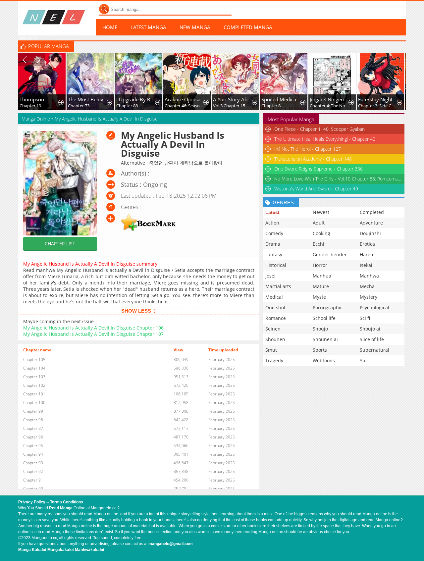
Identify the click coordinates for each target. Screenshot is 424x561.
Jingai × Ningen (327, 99)
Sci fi (365, 318)
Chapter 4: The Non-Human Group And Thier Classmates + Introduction (330, 106)
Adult (319, 223)
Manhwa (369, 276)
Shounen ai (325, 339)
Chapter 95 (33, 445)
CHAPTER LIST (60, 243)
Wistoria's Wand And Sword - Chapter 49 (316, 188)
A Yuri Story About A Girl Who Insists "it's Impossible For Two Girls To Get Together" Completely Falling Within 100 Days (233, 99)
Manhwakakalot (89, 549)
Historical (275, 265)
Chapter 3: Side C (374, 106)
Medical (274, 297)
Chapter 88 (127, 106)
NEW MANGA (195, 27)
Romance (275, 318)
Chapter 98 (33, 420)
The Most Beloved (88, 99)
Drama (272, 244)
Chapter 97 (33, 428)
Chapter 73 (78, 106)
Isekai (366, 265)
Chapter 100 (34, 402)
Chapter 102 (34, 385)
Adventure (371, 223)
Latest (272, 212)
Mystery (368, 297)
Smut (271, 350)
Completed (372, 212)
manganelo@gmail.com (170, 543)
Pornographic (328, 307)
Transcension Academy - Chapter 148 (313, 159)
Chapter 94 (33, 454)
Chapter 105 (34, 359)
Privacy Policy (31, 502)
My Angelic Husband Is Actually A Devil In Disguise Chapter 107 (93, 334)
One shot (275, 307)
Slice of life (372, 339)
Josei (270, 276)
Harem (367, 254)
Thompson (32, 99)
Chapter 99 (33, 411)
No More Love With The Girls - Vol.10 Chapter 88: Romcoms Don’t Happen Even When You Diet (338, 179)
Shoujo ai (370, 329)
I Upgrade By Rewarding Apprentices (136, 99)
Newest (321, 212)
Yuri (364, 360)
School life (324, 318)
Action (272, 223)
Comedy (274, 233)
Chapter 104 (34, 368)
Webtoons (324, 360)
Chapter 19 (30, 106)
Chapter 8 (271, 106)
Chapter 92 (33, 471)
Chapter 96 (33, 437)
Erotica (367, 244)
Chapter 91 (33, 480)
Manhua (322, 276)
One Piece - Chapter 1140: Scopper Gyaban (319, 129)
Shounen (275, 339)
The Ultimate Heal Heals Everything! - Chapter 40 (324, 139)
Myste (319, 297)
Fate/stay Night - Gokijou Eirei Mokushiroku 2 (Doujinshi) (378, 99)
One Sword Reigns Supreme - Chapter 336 (318, 169)
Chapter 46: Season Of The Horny (185, 106)
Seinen (273, 329)
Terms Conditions (66, 502)
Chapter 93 (33, 463)
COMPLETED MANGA (248, 27)
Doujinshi (370, 233)
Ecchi (318, 244)
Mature (321, 286)
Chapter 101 (34, 394)
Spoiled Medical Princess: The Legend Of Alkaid (281, 99)
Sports (320, 350)
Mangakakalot (60, 549)
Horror (320, 265)
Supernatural (374, 350)
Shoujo (320, 329)
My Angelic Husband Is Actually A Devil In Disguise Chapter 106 (93, 328)
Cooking (321, 233)
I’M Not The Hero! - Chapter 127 (307, 149)
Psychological (374, 307)
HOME (109, 27)
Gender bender (330, 254)
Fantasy (273, 254)
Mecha (367, 286)
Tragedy (274, 360)
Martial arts (278, 286)
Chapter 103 (34, 377)
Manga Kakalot (32, 549)
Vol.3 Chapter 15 (229, 106)
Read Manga (61, 508)
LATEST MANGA (148, 27)
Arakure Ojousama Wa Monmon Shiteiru (185, 99)
